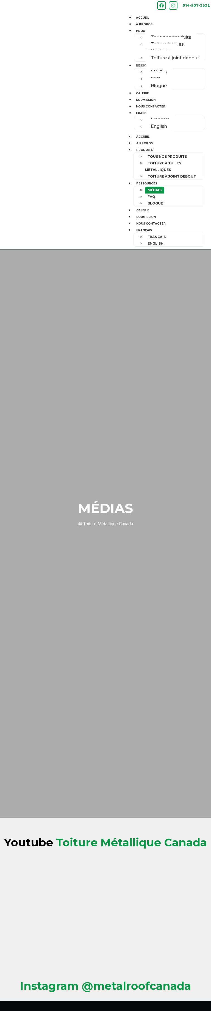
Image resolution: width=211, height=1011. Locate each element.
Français (144, 113)
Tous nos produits (167, 156)
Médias (155, 190)
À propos (144, 24)
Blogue (159, 85)
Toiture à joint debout (175, 57)
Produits (144, 31)
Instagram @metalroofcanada (105, 986)
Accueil (142, 18)
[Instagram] (173, 5)
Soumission (146, 100)
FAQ (151, 197)
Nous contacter (150, 106)
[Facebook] (161, 5)
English (159, 126)
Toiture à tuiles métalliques (164, 48)
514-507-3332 (196, 5)
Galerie (142, 93)
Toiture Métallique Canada (105, 842)
